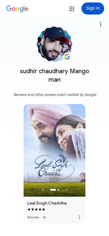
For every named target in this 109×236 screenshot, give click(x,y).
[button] (72, 9)
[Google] (17, 9)
